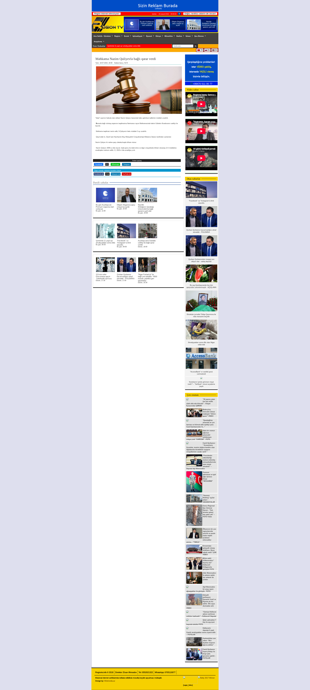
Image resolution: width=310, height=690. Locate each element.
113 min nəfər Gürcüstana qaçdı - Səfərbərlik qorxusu (104, 276)
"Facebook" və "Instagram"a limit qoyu (121, 46)
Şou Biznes (199, 36)
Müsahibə (169, 36)
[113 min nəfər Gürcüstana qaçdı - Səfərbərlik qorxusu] (105, 264)
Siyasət (149, 36)
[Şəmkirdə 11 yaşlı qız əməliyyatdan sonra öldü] (105, 231)
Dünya (158, 36)
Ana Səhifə (97, 36)
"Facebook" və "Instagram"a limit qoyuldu (124, 243)
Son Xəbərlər (99, 46)
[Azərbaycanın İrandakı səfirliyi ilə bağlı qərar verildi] (147, 231)
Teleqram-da (115, 174)
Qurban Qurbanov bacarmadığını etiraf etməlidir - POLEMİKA (125, 276)
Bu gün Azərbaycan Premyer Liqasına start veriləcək (105, 207)
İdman (188, 36)
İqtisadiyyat (137, 36)
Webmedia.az (109, 681)
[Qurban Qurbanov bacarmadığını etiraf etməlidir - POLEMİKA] (126, 264)
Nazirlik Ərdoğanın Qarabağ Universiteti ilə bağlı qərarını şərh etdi (146, 208)
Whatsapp (115, 164)
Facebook (98, 164)
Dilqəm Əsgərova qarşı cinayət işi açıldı (126, 206)
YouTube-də (126, 174)
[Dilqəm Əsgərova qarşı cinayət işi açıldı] (126, 195)
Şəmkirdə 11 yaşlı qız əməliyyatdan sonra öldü (105, 242)
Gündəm (107, 36)
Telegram (126, 164)
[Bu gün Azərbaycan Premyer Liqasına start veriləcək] (105, 195)
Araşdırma (98, 41)
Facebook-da (98, 174)
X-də (107, 174)
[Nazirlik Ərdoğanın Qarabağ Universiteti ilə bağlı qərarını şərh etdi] (147, 195)
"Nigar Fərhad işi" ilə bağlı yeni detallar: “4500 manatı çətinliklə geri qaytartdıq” (147, 277)
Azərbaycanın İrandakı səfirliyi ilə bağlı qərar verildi (147, 243)
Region (117, 36)
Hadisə (179, 36)
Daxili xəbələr (100, 182)
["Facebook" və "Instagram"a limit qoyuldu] (126, 231)
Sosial (126, 36)
